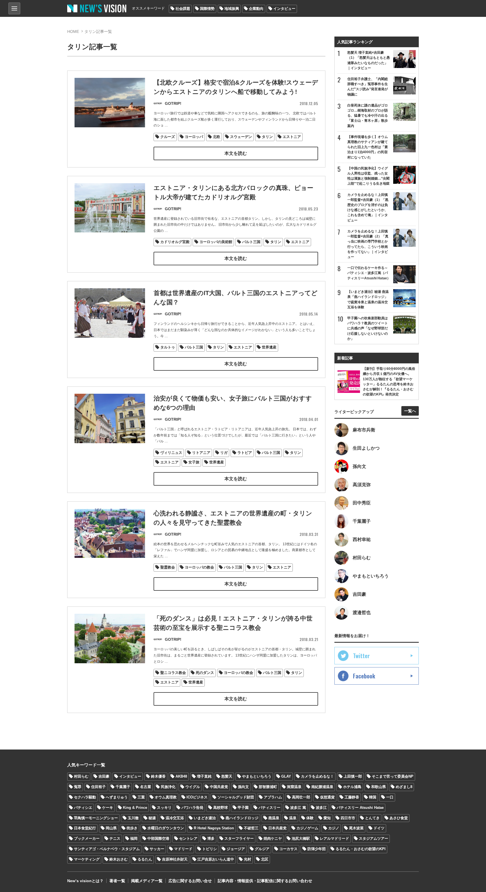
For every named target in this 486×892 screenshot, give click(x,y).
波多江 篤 (298, 807)
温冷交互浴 (175, 818)
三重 (141, 797)
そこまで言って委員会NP (392, 776)
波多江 (321, 807)
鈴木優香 (158, 776)
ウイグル (192, 787)
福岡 (134, 838)
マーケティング (87, 859)
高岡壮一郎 (301, 797)
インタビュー (284, 8)
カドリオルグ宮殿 (175, 242)
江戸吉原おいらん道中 (215, 859)
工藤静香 (352, 797)
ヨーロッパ (194, 137)
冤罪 (77, 787)
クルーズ (167, 137)
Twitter (361, 655)
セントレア (188, 838)
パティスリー (269, 807)
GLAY (286, 776)
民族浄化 (168, 787)
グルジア (262, 849)
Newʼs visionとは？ (85, 881)
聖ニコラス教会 (173, 673)
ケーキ (107, 807)
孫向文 (243, 787)
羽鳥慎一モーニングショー (96, 818)
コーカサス (288, 849)
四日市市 (348, 818)
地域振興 (231, 8)
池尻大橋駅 (301, 838)
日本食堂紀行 (85, 828)
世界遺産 (269, 347)
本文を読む (235, 153)
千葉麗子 (123, 787)
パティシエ (83, 807)
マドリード (183, 849)
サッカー (157, 849)
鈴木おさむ (118, 859)
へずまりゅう (117, 797)
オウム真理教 (166, 797)
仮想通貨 (327, 797)
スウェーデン (241, 137)
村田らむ (81, 776)
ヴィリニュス (171, 452)
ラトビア (244, 452)
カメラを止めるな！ (317, 776)
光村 (247, 859)
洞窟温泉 (294, 787)
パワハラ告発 (192, 807)
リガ (224, 452)
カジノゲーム (307, 828)
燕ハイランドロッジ (242, 818)
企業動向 (256, 8)
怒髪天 (226, 776)
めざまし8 (404, 787)
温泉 (292, 818)
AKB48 (181, 776)
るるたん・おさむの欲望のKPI (361, 849)
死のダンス (205, 673)
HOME (73, 31)
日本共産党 (277, 828)
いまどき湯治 (205, 818)
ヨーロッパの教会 (199, 567)
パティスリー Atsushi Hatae (360, 807)
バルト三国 (251, 242)
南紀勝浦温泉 (322, 787)
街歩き (132, 828)
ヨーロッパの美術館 (215, 242)
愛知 (327, 818)
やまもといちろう (256, 776)
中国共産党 (219, 787)
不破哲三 (251, 828)
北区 (264, 859)
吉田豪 (103, 776)
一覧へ (410, 411)
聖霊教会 (167, 567)
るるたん (145, 859)
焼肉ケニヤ (273, 838)
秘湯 (152, 818)
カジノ (333, 828)
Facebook (364, 676)
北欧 (216, 137)
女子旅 (193, 462)
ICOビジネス (197, 797)
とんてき (372, 818)
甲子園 (243, 807)
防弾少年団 (316, 849)
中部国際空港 (158, 838)
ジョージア (236, 849)
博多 (211, 838)
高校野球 (220, 807)
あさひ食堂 (399, 818)
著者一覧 (117, 881)
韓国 (372, 797)
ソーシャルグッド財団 (235, 797)
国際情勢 (207, 8)
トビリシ (209, 849)
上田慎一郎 (353, 776)
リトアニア (201, 452)
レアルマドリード (334, 838)
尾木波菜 (356, 828)
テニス (114, 838)
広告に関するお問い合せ (190, 881)
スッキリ (164, 807)
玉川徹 (133, 818)
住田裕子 (98, 787)
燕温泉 (273, 818)
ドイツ (379, 828)
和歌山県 (378, 787)
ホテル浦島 (352, 787)
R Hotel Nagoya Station (214, 828)
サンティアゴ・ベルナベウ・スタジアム (107, 849)
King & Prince (135, 807)
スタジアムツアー (373, 838)
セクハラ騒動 (85, 797)
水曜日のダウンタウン (165, 828)
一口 (389, 797)
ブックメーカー (87, 838)
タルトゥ (167, 347)
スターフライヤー (239, 838)
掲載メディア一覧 (147, 881)
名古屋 (145, 787)
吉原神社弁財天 (175, 859)
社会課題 (183, 8)
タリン (267, 137)
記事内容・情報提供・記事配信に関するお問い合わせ (265, 881)
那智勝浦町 (268, 787)
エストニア (292, 137)
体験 (310, 818)
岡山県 (111, 828)
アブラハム (273, 797)
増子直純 (204, 776)
